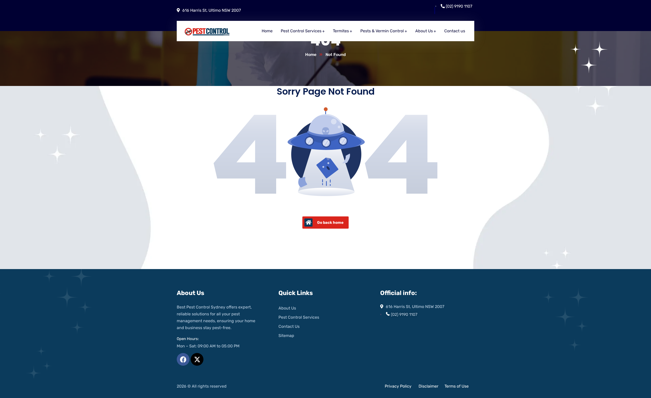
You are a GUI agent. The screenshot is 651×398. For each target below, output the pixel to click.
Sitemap (286, 335)
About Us (287, 308)
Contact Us (289, 326)
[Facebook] (183, 359)
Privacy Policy (398, 386)
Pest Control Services (298, 317)
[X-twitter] (197, 359)
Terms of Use (457, 386)
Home (310, 54)
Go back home (330, 222)
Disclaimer (429, 386)
